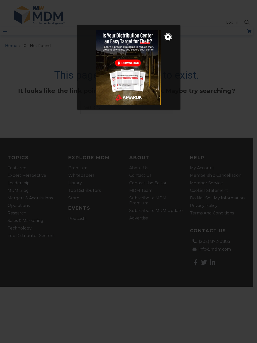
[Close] (168, 37)
